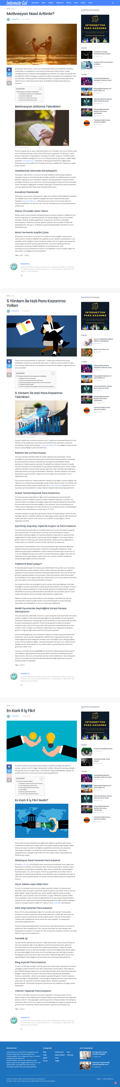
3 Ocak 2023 (26, 19)
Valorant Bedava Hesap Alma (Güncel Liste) (103, 100)
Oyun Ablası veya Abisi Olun (28, 785)
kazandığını (57, 903)
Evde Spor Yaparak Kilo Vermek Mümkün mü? (101, 1063)
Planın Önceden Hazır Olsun (28, 98)
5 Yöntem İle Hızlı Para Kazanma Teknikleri (31, 376)
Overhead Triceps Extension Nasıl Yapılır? (102, 53)
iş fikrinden (26, 864)
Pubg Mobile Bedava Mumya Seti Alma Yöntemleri (101, 111)
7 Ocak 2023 (98, 124)
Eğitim (68, 3)
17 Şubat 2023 (98, 56)
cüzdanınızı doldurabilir (49, 445)
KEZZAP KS (15, 19)
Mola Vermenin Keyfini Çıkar (28, 100)
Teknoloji (59, 3)
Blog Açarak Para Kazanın (28, 792)
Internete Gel (17, 3)
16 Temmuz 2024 (99, 116)
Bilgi (43, 3)
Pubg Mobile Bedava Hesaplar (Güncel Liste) (103, 79)
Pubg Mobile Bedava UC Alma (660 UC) (103, 90)
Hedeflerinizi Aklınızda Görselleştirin (30, 94)
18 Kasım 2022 (98, 343)
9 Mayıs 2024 (98, 83)
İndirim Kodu (59, 1052)
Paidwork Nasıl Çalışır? (27, 384)
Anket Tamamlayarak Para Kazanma (31, 380)
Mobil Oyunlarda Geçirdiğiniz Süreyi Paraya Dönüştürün (37, 386)
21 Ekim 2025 (98, 352)
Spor (90, 3)
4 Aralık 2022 (98, 763)
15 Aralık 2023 (99, 103)
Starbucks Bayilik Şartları (103, 749)
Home (8, 8)
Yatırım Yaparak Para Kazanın (29, 794)
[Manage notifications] (115, 1082)
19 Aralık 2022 (99, 751)
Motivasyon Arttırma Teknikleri (28, 92)
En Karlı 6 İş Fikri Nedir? (25, 781)
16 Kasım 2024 (98, 93)
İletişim (99, 1079)
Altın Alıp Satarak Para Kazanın (29, 787)
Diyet (45, 1055)
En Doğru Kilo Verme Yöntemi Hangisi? (99, 1053)
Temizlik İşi (23, 790)
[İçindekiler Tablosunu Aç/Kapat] (39, 89)
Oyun (76, 3)
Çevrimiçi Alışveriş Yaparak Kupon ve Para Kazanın (35, 382)
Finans (50, 3)
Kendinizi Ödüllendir (26, 96)
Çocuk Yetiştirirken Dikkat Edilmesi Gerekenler (103, 340)
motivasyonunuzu (28, 161)
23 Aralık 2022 (99, 66)
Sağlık (83, 3)
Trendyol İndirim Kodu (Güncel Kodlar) (102, 121)
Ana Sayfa (35, 3)
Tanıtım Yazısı (16, 1081)
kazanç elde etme (55, 485)
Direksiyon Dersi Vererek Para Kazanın (31, 783)
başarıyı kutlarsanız (29, 201)
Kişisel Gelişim (60, 1055)
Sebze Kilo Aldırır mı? (101, 349)
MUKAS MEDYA (35, 1081)
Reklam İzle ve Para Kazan (28, 378)
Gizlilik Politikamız (108, 1079)
